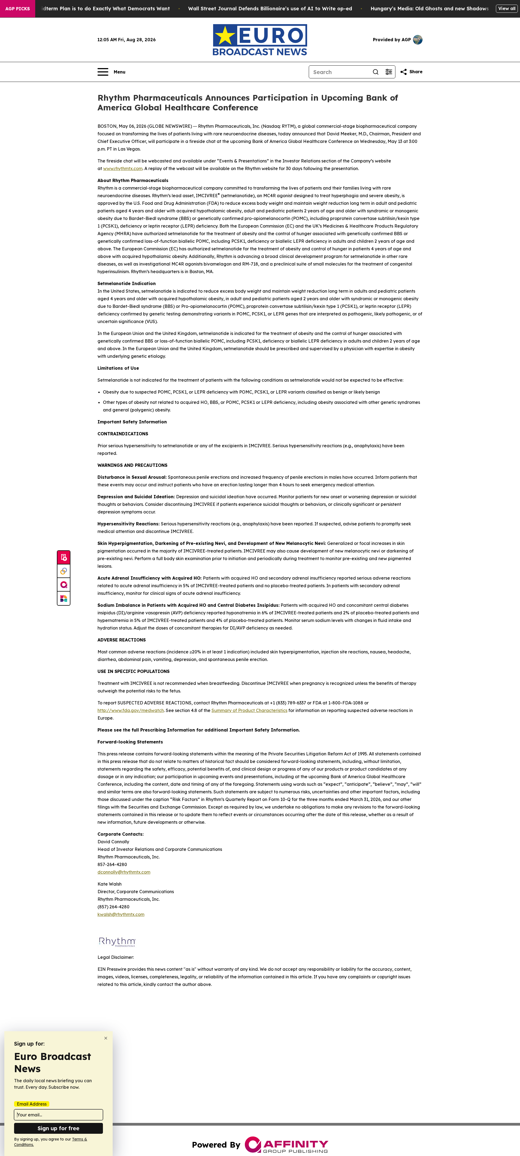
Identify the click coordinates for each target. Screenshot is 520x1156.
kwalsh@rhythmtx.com (121, 914)
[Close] (105, 1038)
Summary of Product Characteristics (249, 710)
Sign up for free (58, 1128)
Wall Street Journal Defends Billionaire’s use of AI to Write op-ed (270, 8)
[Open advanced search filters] (388, 72)
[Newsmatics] (63, 598)
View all (506, 8)
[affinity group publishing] (63, 585)
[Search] (375, 72)
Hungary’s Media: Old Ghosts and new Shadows (429, 8)
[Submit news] (63, 557)
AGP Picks (17, 8)
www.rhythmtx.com (122, 168)
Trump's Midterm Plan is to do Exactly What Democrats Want (93, 8)
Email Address (32, 1104)
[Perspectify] (63, 571)
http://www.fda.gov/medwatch (131, 710)
